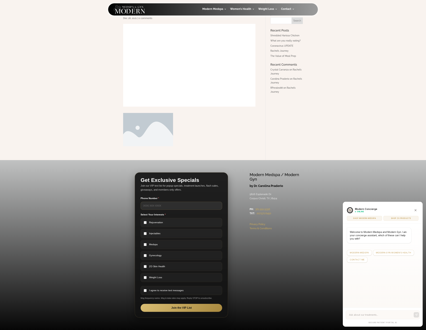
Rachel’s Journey (279, 50)
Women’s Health (240, 9)
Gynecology (243, 18)
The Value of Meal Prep (283, 56)
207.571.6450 (264, 213)
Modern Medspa (212, 9)
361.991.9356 (262, 209)
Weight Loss (266, 9)
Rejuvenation (156, 222)
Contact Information (293, 27)
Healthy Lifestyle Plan (274, 21)
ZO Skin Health (157, 266)
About (290, 18)
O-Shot (239, 25)
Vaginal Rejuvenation (243, 65)
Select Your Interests (153, 214)
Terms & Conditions (261, 228)
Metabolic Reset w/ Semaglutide (273, 43)
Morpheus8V (243, 45)
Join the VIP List (181, 307)
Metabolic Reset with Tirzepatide (273, 32)
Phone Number (150, 198)
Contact (286, 9)
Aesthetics (214, 25)
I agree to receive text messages (166, 290)
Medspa (153, 244)
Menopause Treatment (242, 54)
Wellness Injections (213, 34)
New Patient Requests (294, 39)
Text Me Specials (297, 47)
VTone (239, 31)
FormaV (240, 38)
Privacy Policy (257, 224)
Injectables (214, 18)
